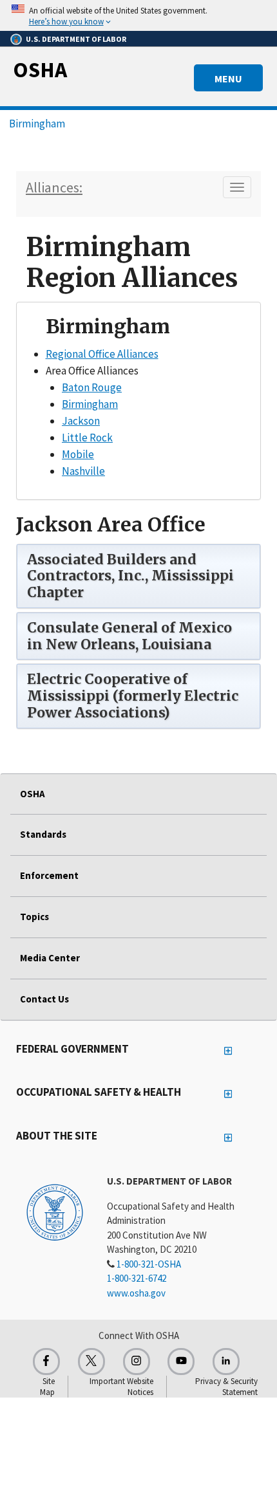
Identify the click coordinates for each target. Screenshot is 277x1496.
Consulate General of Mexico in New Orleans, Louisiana (129, 636)
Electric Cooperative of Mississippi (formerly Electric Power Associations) (132, 696)
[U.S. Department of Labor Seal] (54, 1211)
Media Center (50, 958)
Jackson (81, 421)
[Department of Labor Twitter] (91, 1361)
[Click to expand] (138, 15)
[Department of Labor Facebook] (46, 1361)
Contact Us (44, 999)
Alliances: (54, 187)
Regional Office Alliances (102, 354)
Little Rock (87, 437)
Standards (43, 834)
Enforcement (49, 875)
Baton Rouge (92, 387)
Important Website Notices (121, 1387)
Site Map (47, 1387)
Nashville (83, 471)
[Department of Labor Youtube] (181, 1361)
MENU (228, 78)
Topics (34, 916)
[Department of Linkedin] (226, 1361)
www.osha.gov (136, 1293)
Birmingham (37, 123)
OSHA (40, 69)
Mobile (78, 454)
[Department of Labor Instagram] (136, 1361)
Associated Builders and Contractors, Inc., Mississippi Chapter (130, 576)
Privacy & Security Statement (226, 1387)
